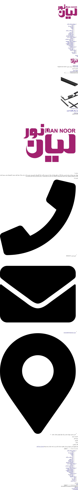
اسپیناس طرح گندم (40, 446)
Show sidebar (75, 70)
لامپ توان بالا (70, 26)
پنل (72, 29)
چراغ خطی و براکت (69, 30)
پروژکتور (71, 38)
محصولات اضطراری (69, 43)
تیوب (72, 31)
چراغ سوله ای (70, 33)
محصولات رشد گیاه (69, 35)
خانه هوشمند (71, 45)
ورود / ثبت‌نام (73, 480)
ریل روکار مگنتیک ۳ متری (72, 110)
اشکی (72, 28)
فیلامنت (71, 27)
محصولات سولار (70, 42)
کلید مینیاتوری (70, 34)
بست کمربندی (70, 47)
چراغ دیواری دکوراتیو (69, 39)
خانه (77, 66)
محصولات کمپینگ (70, 44)
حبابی (72, 25)
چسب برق (71, 48)
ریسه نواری (71, 40)
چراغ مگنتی (71, 32)
